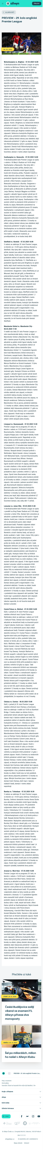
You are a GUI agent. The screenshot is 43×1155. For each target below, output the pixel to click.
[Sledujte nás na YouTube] (38, 1116)
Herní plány (5, 1083)
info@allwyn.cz (9, 1139)
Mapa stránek (18, 1143)
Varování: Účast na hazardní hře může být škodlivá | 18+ (19, 1085)
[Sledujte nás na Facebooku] (21, 1116)
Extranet (26, 1143)
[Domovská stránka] (3, 1073)
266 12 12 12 (21, 1135)
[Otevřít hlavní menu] (2, 3)
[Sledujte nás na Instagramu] (33, 1116)
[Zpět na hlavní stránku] (8, 3)
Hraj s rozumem (6, 1081)
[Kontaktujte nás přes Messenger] (27, 1116)
